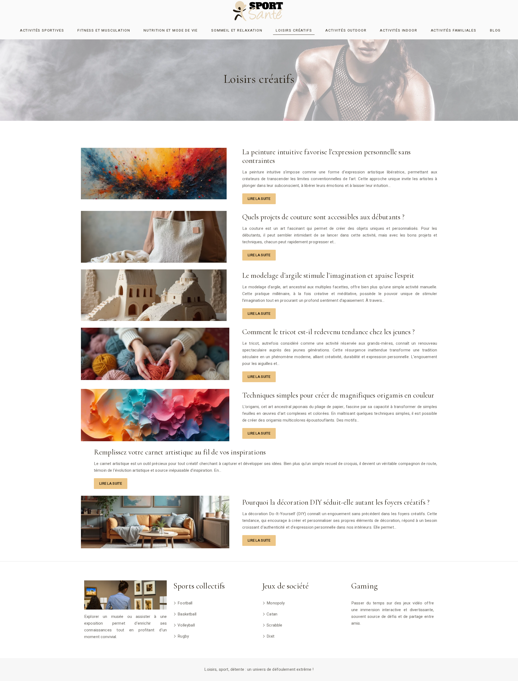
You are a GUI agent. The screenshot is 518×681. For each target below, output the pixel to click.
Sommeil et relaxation (236, 30)
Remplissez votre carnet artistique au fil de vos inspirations (180, 452)
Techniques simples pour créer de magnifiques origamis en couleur (338, 395)
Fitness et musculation (103, 30)
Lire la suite (259, 198)
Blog (495, 30)
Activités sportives (42, 30)
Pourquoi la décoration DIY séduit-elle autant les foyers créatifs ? (336, 502)
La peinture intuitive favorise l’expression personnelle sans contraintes (326, 156)
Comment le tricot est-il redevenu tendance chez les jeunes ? (328, 331)
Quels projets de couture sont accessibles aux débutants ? (323, 217)
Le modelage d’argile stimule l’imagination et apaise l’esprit (328, 275)
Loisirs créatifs (294, 30)
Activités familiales (453, 30)
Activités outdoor (345, 30)
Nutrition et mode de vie (171, 30)
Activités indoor (398, 30)
